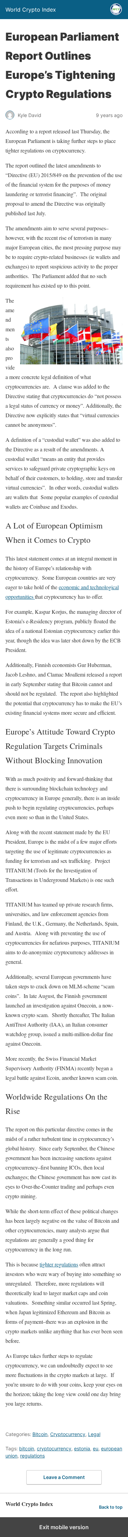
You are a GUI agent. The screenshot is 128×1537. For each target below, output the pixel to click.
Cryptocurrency (67, 1434)
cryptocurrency (54, 1448)
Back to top (111, 1507)
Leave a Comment (64, 1477)
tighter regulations (59, 1264)
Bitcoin (39, 1434)
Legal (94, 1434)
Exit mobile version (64, 1527)
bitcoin (26, 1448)
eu (95, 1448)
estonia (82, 1448)
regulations (32, 1456)
